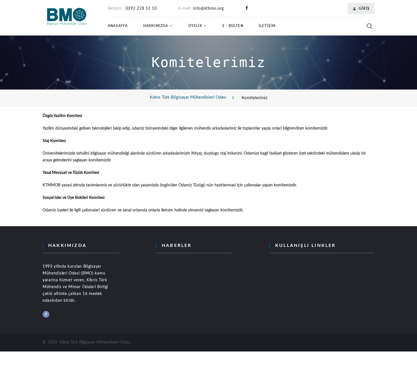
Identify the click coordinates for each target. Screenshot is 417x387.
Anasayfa (118, 26)
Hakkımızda (155, 26)
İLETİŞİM (267, 26)
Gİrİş (364, 8)
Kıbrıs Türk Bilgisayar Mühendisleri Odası (188, 97)
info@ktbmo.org (208, 9)
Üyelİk (195, 26)
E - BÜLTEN (232, 26)
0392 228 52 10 (141, 9)
